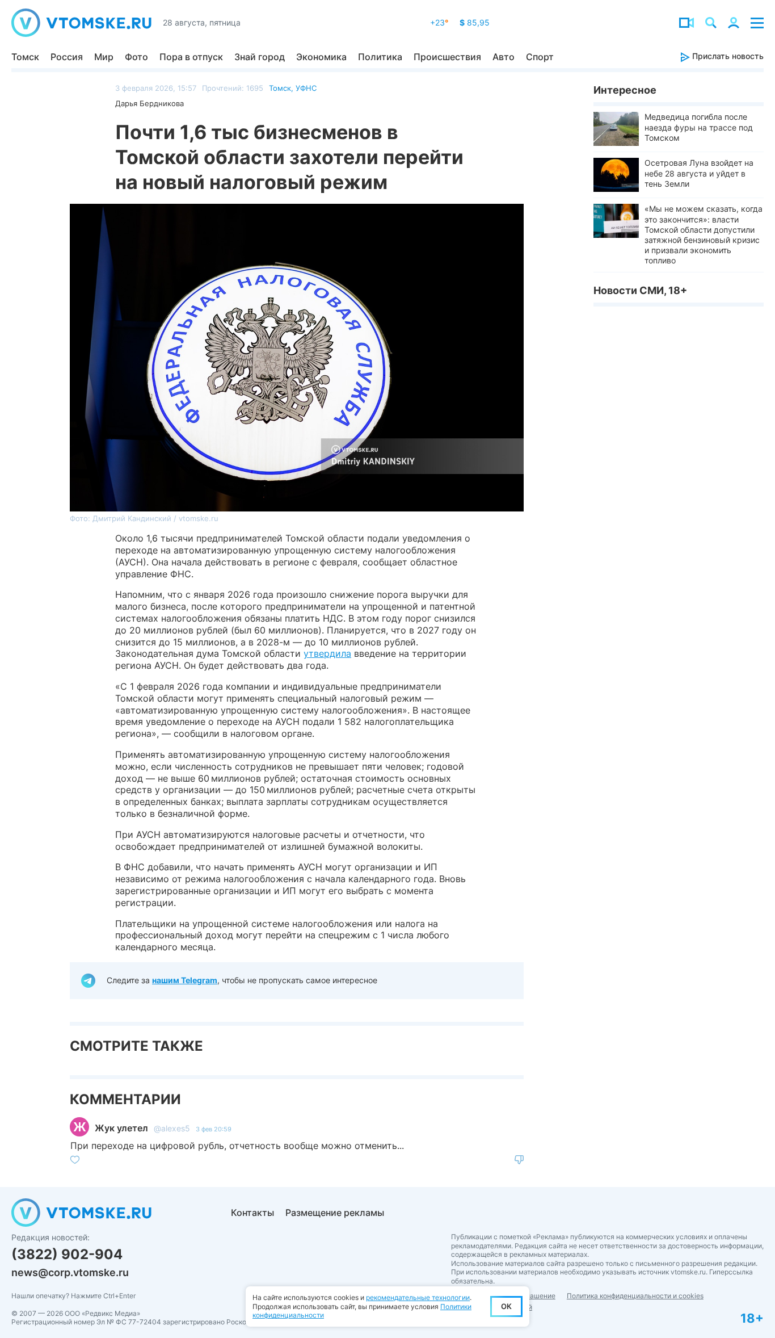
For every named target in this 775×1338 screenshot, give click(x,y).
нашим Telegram (184, 980)
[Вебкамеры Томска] (686, 23)
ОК (506, 1306)
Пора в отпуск (191, 56)
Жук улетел (121, 1128)
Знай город (259, 56)
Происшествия (447, 56)
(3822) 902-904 (67, 1254)
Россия (66, 56)
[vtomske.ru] (81, 23)
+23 (439, 22)
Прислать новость (727, 56)
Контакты (252, 1212)
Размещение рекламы (334, 1212)
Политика (380, 56)
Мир (103, 56)
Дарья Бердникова (149, 103)
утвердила (327, 653)
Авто (503, 56)
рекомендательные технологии (418, 1297)
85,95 (475, 22)
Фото (136, 56)
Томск (25, 56)
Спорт (540, 56)
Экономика (321, 56)
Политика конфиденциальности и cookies (635, 1295)
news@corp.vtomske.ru (70, 1272)
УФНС (306, 88)
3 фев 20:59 (213, 1129)
